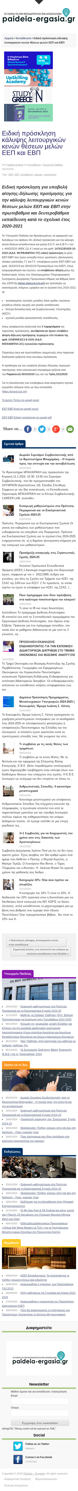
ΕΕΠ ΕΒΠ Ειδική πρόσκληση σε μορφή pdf (27, 417)
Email (14, 1395)
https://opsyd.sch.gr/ (31, 283)
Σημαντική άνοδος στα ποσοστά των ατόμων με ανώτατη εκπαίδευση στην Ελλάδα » (40, 951)
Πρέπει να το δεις (16, 1065)
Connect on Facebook (38, 1457)
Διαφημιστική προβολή (17, 1479)
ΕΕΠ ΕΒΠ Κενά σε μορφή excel (20, 408)
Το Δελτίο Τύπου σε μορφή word (20, 400)
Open (39, 2)
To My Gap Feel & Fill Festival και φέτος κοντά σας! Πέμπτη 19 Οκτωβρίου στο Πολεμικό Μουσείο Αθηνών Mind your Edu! (38, 1215)
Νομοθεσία (11, 1242)
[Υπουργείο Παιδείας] (39, 989)
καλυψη (38, 174)
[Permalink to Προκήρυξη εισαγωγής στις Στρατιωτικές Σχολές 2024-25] (8, 556)
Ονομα (15, 1407)
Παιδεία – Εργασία (34, 1473)
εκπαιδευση (27, 174)
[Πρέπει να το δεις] (39, 1080)
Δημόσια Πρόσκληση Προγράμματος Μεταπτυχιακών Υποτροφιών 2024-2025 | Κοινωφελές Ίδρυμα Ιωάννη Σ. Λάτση (47, 702)
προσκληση (50, 174)
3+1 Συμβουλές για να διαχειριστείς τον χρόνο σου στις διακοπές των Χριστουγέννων (46, 838)
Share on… (13, 428)
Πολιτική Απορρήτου (16, 1485)
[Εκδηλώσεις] (39, 1167)
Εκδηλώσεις (12, 1151)
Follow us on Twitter (37, 1444)
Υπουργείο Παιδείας (52, 164)
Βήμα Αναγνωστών (46, 1479)
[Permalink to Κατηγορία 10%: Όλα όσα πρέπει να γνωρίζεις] (8, 884)
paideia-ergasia (15, 164)
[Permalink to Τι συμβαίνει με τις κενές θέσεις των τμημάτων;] (8, 748)
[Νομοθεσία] (39, 1258)
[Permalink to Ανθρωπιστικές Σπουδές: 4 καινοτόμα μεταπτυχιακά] (8, 790)
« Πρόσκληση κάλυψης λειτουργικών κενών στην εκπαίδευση (33, 942)
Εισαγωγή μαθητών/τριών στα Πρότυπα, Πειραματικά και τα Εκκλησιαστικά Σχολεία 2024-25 (46, 510)
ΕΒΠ (10, 174)
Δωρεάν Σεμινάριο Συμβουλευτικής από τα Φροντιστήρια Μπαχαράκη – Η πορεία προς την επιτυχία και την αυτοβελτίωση (47, 459)
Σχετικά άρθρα (13, 443)
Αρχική (8, 38)
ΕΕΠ (17, 174)
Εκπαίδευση (23, 38)
